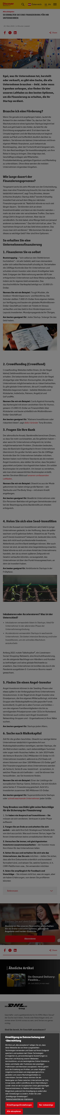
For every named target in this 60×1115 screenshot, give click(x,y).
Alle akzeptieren (14, 1111)
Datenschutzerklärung (14, 1099)
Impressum (28, 1099)
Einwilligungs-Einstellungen (19, 1105)
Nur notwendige (46, 1105)
